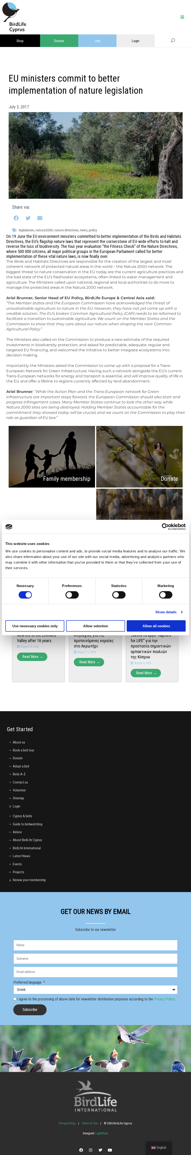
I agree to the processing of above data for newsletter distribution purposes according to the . (96, 999)
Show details (166, 612)
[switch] (72, 595)
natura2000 (44, 230)
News (83, 230)
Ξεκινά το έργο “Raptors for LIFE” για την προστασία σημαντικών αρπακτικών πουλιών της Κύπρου (151, 646)
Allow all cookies (156, 626)
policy (93, 230)
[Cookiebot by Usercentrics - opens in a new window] (165, 526)
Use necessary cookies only (35, 626)
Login (135, 41)
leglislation (26, 230)
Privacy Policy (164, 999)
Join (97, 41)
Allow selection (95, 626)
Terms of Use (90, 1123)
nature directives (66, 230)
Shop (20, 41)
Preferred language (27, 982)
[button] (16, 218)
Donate (59, 41)
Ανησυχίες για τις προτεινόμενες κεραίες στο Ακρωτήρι (94, 640)
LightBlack (101, 1133)
